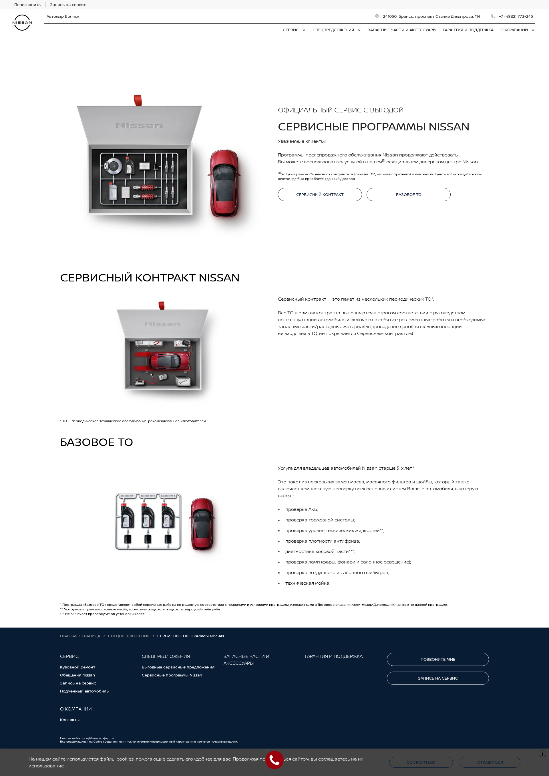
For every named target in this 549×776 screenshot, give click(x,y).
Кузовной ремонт (77, 667)
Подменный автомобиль (84, 691)
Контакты (69, 719)
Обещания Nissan (77, 675)
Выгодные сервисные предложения (178, 667)
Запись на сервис (78, 683)
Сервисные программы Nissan (172, 675)
